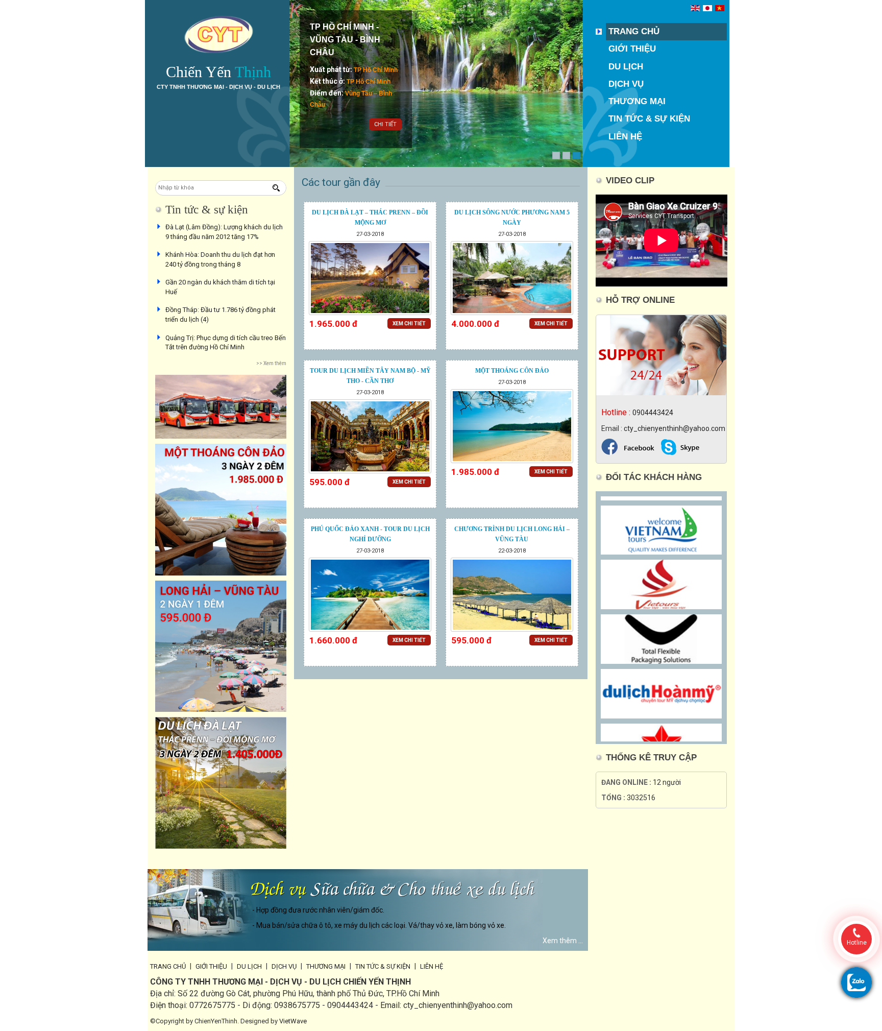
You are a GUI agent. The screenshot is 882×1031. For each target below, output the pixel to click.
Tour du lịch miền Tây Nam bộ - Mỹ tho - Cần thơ (370, 376)
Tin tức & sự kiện (649, 119)
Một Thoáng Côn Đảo (512, 370)
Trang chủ (633, 31)
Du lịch (625, 66)
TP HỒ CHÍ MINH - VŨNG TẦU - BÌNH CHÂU (345, 39)
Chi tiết (385, 124)
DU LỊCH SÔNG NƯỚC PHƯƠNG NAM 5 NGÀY (512, 217)
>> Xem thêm (271, 363)
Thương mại (637, 101)
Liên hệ (625, 136)
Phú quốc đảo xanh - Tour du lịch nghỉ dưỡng (370, 534)
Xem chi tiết (409, 323)
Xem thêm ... (563, 941)
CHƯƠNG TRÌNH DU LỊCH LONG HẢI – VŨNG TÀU (512, 534)
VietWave (293, 1021)
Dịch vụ (626, 84)
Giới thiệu (632, 49)
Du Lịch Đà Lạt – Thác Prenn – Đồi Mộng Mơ (370, 217)
